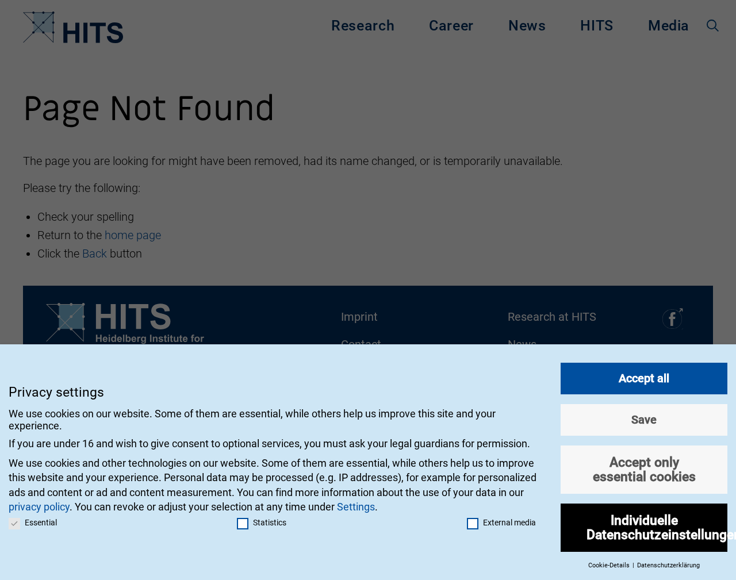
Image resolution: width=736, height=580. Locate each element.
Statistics (269, 522)
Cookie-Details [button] (609, 565)
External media (509, 522)
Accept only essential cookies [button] (644, 469)
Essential (41, 522)
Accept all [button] (644, 378)
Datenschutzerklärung (668, 565)
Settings (356, 507)
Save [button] (644, 420)
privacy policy (39, 507)
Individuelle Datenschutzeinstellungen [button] (656, 527)
